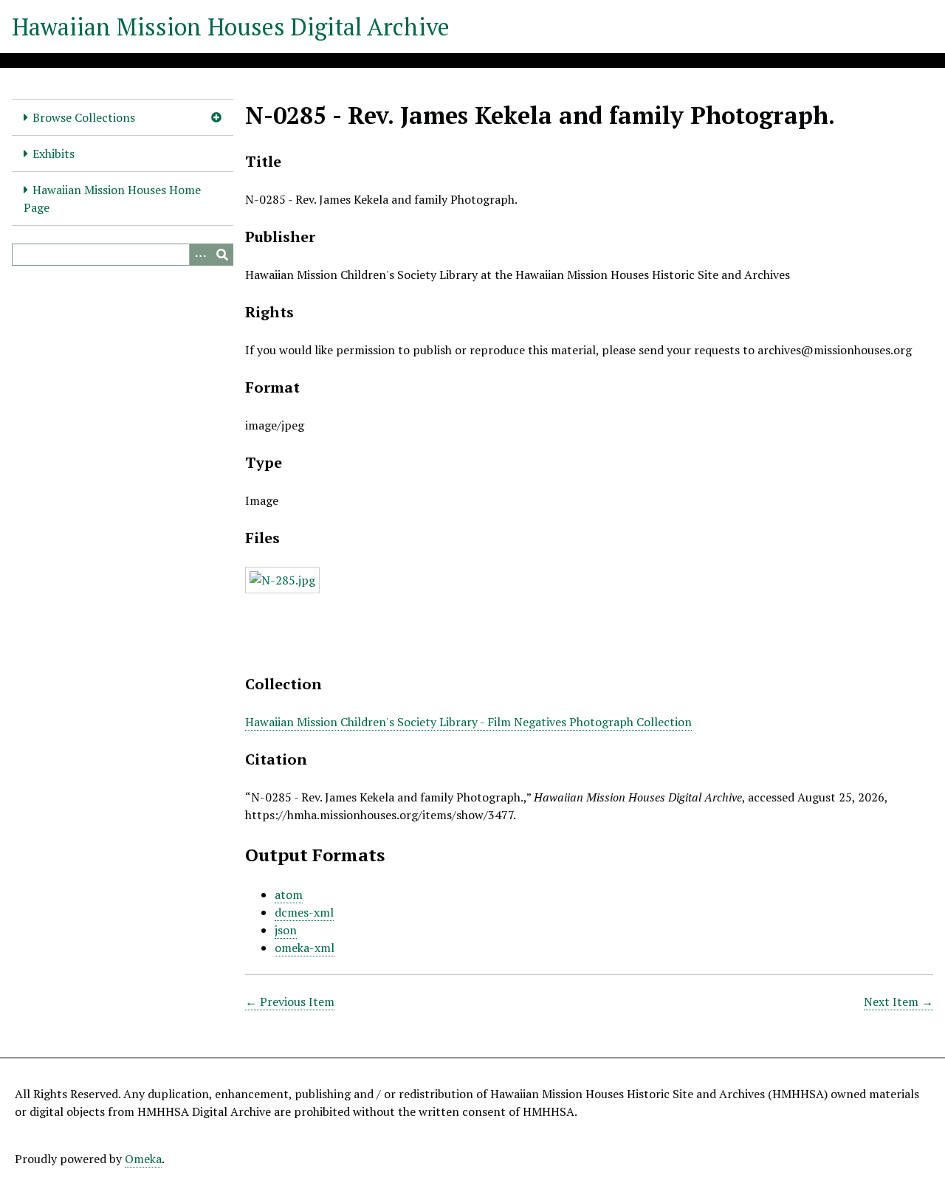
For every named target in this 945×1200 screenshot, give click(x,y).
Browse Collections (83, 117)
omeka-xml (304, 947)
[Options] (200, 255)
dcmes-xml (304, 912)
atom (289, 894)
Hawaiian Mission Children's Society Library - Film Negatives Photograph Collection (468, 722)
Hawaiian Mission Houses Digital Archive (231, 26)
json (286, 930)
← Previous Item (289, 1001)
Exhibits (53, 153)
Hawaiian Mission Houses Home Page (112, 198)
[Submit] (222, 255)
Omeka (143, 1159)
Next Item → (898, 1001)
